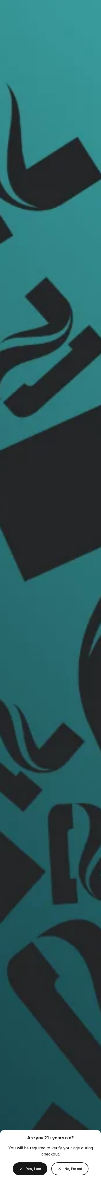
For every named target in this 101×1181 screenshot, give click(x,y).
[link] (69, 1168)
